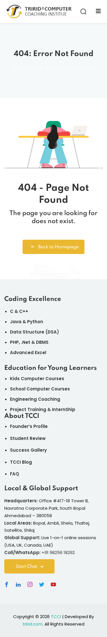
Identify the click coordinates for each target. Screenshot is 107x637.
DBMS (42, 342)
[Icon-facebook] (6, 584)
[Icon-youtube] (53, 584)
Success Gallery (28, 450)
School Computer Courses (40, 389)
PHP (14, 342)
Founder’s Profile (29, 426)
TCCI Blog (21, 462)
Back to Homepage (58, 247)
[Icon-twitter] (42, 584)
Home (19, 67)
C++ (23, 311)
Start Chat (26, 566)
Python (35, 322)
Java (15, 322)
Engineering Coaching (35, 399)
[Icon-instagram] (30, 584)
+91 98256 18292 (58, 552)
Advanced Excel (28, 353)
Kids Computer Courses (37, 379)
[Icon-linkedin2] (18, 584)
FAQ (14, 474)
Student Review (28, 438)
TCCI (56, 617)
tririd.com (33, 624)
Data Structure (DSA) (34, 332)
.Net (25, 342)
